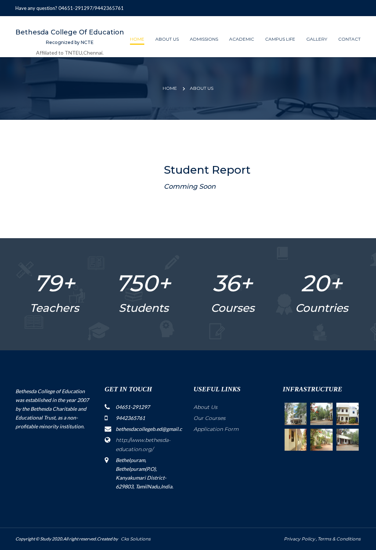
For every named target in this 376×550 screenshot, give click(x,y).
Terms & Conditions (339, 539)
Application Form (216, 429)
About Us (205, 407)
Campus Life (280, 39)
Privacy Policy (299, 539)
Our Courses (209, 418)
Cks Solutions (135, 539)
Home (137, 39)
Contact (349, 39)
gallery (316, 39)
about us (201, 88)
